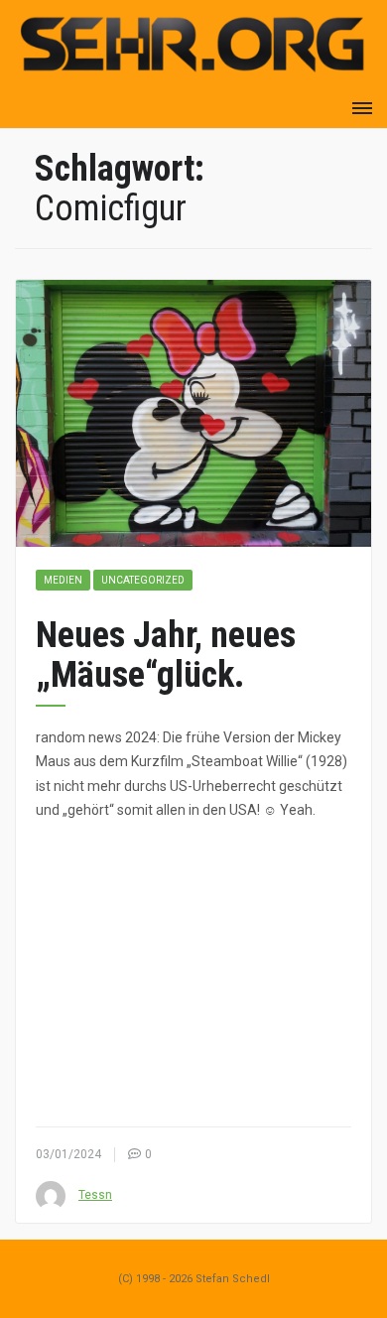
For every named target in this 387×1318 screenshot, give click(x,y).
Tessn (95, 1195)
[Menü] (362, 108)
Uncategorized (143, 580)
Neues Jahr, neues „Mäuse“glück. (166, 655)
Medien (63, 580)
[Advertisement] (193, 974)
